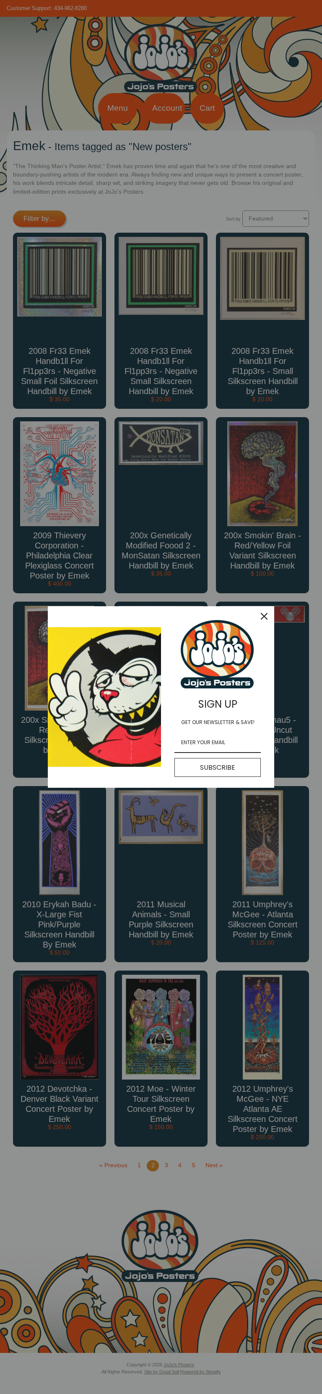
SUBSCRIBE (217, 767)
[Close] (264, 616)
